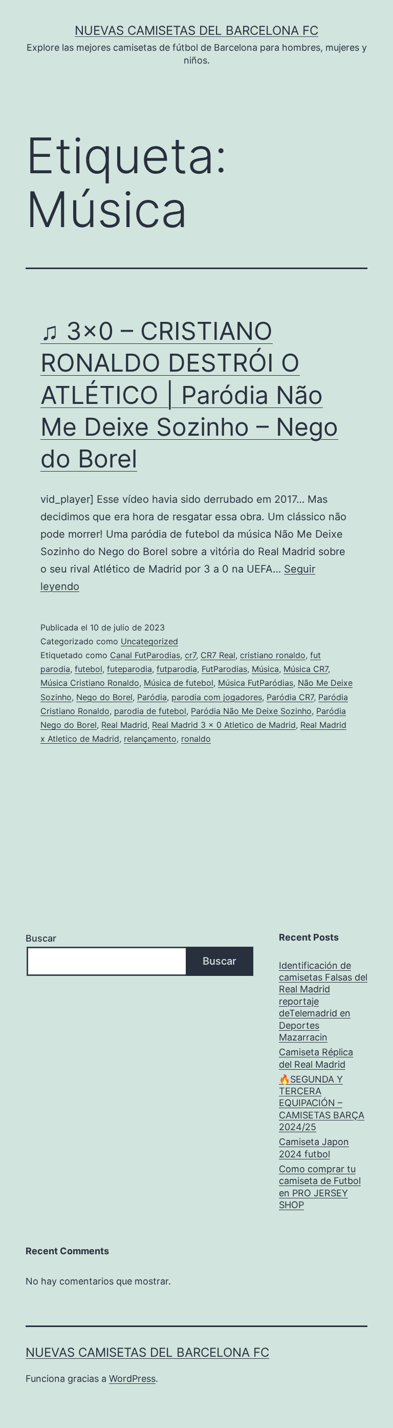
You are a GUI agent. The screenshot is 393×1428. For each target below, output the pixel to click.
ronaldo (196, 738)
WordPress (132, 1378)
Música (265, 669)
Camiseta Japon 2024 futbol (314, 1147)
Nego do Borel (104, 697)
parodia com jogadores (216, 697)
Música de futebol (178, 683)
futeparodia (129, 669)
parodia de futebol (150, 711)
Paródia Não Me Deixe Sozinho (251, 711)
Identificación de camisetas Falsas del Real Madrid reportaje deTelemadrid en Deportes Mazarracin (323, 1001)
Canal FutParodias (145, 655)
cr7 (190, 655)
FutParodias (224, 669)
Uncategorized (149, 641)
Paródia (152, 697)
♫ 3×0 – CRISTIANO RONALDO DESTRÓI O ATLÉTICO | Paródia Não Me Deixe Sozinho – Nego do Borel (189, 395)
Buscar (41, 938)
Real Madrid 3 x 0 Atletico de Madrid (224, 725)
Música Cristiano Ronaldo (89, 683)
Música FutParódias (255, 683)
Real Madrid (124, 725)
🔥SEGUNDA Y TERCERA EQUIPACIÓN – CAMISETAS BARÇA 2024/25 (321, 1103)
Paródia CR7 (290, 697)
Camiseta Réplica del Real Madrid (316, 1058)
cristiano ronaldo (272, 655)
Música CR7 (305, 669)
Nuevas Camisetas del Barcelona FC (196, 30)
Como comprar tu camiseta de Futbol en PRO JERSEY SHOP (320, 1187)
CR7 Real (218, 655)
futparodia (177, 669)
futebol (88, 669)
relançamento (150, 738)
